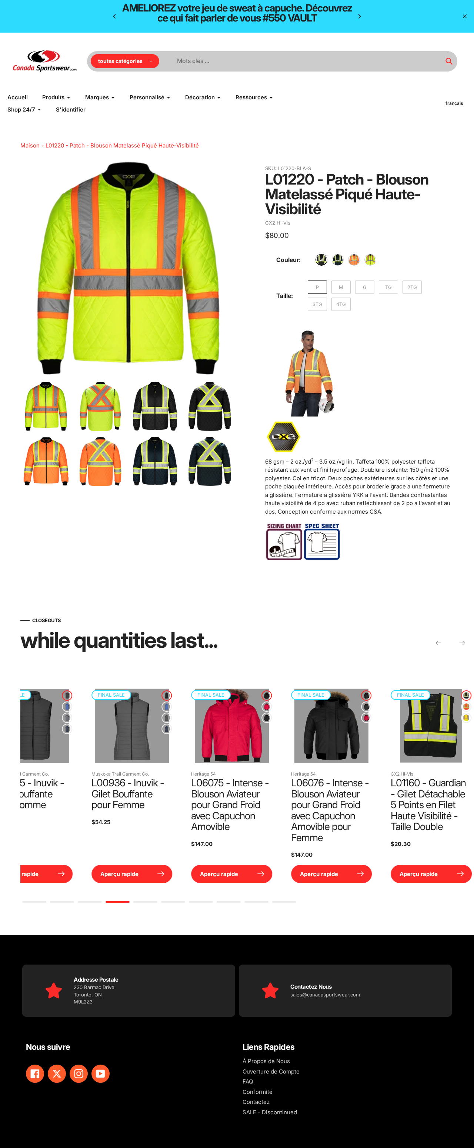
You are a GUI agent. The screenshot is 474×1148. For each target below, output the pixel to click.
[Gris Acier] (110, 717)
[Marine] (338, 260)
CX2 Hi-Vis (277, 223)
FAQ (248, 1081)
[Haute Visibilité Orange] (354, 260)
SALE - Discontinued (270, 1112)
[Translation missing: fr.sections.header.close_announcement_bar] (464, 16)
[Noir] (321, 260)
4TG (341, 304)
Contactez (256, 1101)
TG (388, 287)
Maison (30, 145)
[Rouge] (110, 706)
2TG (412, 287)
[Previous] (114, 16)
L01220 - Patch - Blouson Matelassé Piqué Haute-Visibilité (122, 145)
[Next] (359, 16)
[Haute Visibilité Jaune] (370, 260)
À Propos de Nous (266, 1061)
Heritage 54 (47, 774)
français (454, 103)
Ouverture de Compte (271, 1071)
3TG (317, 304)
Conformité (258, 1091)
